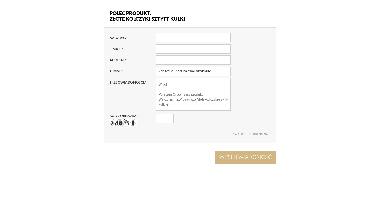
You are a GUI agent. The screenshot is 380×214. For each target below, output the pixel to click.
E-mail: (116, 49)
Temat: (116, 71)
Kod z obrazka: (124, 116)
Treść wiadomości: (128, 82)
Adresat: (118, 60)
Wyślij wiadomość (245, 157)
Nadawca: (120, 38)
